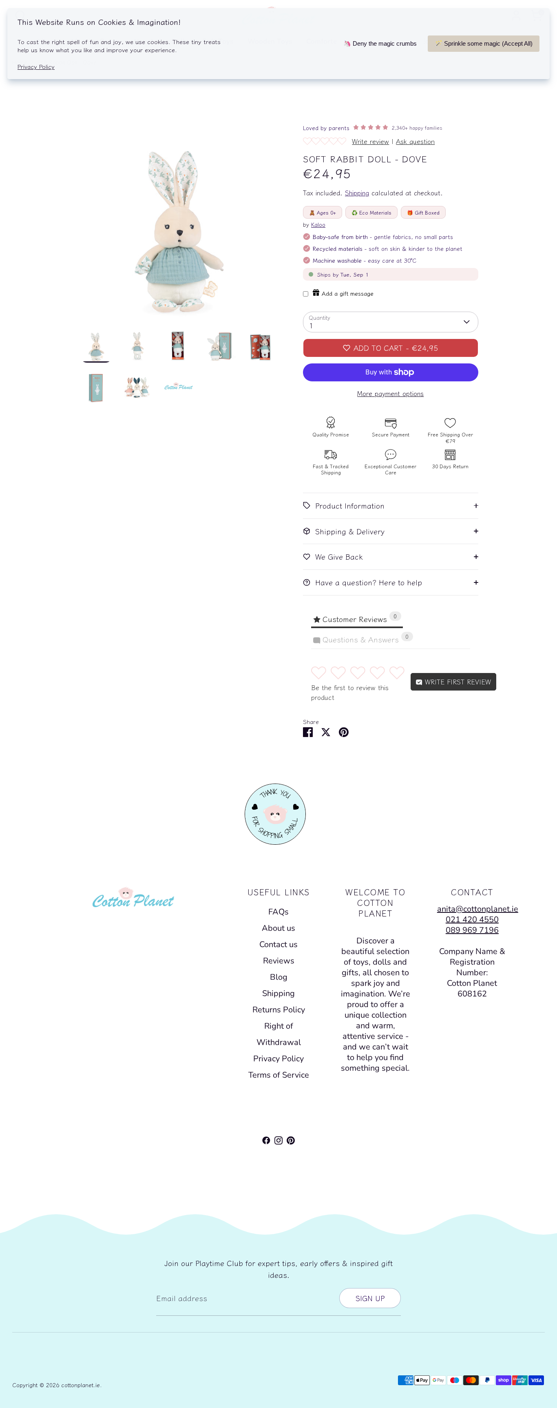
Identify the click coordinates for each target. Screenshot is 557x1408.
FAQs (278, 911)
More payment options (390, 393)
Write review (370, 141)
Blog (278, 977)
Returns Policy (278, 1009)
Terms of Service (278, 1074)
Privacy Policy (278, 1058)
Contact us (278, 944)
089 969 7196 (472, 930)
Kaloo (318, 224)
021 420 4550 (472, 919)
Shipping (357, 192)
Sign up (370, 1298)
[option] (178, 225)
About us (278, 928)
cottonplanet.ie (80, 1385)
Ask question (415, 141)
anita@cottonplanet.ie (477, 908)
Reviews (278, 960)
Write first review (456, 681)
